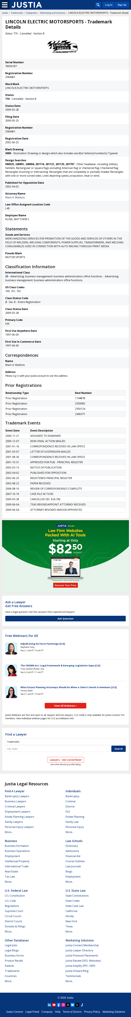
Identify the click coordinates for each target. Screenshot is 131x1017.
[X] (77, 1005)
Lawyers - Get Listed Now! (65, 759)
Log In (108, 5)
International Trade (16, 866)
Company (47, 1011)
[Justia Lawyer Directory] (82, 1005)
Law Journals (73, 866)
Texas (69, 926)
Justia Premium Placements (82, 955)
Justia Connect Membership (82, 945)
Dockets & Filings (15, 926)
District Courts (13, 921)
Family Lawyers (14, 822)
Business (11, 841)
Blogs (69, 871)
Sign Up (122, 5)
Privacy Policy (92, 1011)
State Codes (73, 901)
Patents (9, 966)
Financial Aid (73, 856)
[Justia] (27, 5)
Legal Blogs (12, 950)
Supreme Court (14, 911)
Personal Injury (75, 827)
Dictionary (72, 846)
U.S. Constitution (15, 895)
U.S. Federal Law (16, 890)
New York (71, 921)
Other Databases (17, 940)
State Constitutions (77, 895)
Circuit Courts (13, 916)
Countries (11, 976)
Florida (70, 916)
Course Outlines (75, 861)
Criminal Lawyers (15, 806)
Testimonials (73, 976)
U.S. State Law (76, 890)
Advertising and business (52, 13)
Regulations (12, 906)
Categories (31, 13)
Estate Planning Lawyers (19, 816)
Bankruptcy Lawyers (17, 796)
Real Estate (11, 871)
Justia (5, 13)
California (71, 911)
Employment (12, 856)
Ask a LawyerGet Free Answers (18, 604)
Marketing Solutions (80, 940)
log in (16, 376)
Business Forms (14, 955)
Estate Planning (75, 816)
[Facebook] (59, 1005)
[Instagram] (63, 1005)
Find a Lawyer (16, 734)
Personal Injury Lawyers (19, 827)
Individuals (73, 791)
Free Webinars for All (21, 636)
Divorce (70, 806)
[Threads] (68, 1005)
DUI (68, 811)
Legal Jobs (11, 945)
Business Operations (17, 851)
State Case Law (75, 906)
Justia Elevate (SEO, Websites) (83, 960)
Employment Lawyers (17, 811)
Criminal (70, 801)
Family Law (72, 822)
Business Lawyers (15, 801)
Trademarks (17, 13)
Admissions (72, 851)
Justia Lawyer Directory (79, 950)
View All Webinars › (65, 705)
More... (9, 832)
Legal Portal (32, 1011)
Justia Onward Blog (77, 971)
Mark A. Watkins (15, 197)
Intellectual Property (17, 861)
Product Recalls (14, 960)
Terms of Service (72, 1011)
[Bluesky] (72, 1005)
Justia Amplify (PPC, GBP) (80, 966)
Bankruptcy (72, 796)
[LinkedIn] (49, 1005)
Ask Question (65, 618)
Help (57, 1011)
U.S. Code (10, 901)
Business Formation (17, 846)
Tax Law (10, 876)
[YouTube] (54, 1005)
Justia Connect (14, 1011)
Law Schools (74, 841)
